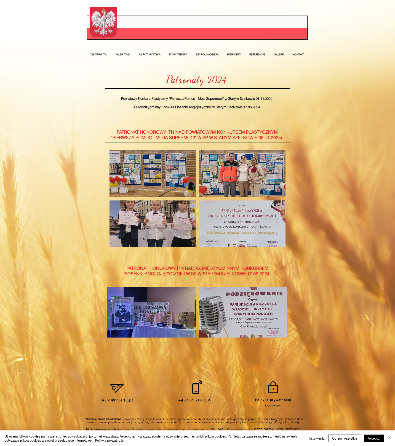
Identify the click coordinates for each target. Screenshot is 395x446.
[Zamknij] (389, 438)
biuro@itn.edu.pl (117, 400)
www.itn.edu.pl (155, 419)
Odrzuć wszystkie (344, 438)
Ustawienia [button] (317, 438)
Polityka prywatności (109, 440)
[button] (207, 52)
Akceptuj (374, 438)
